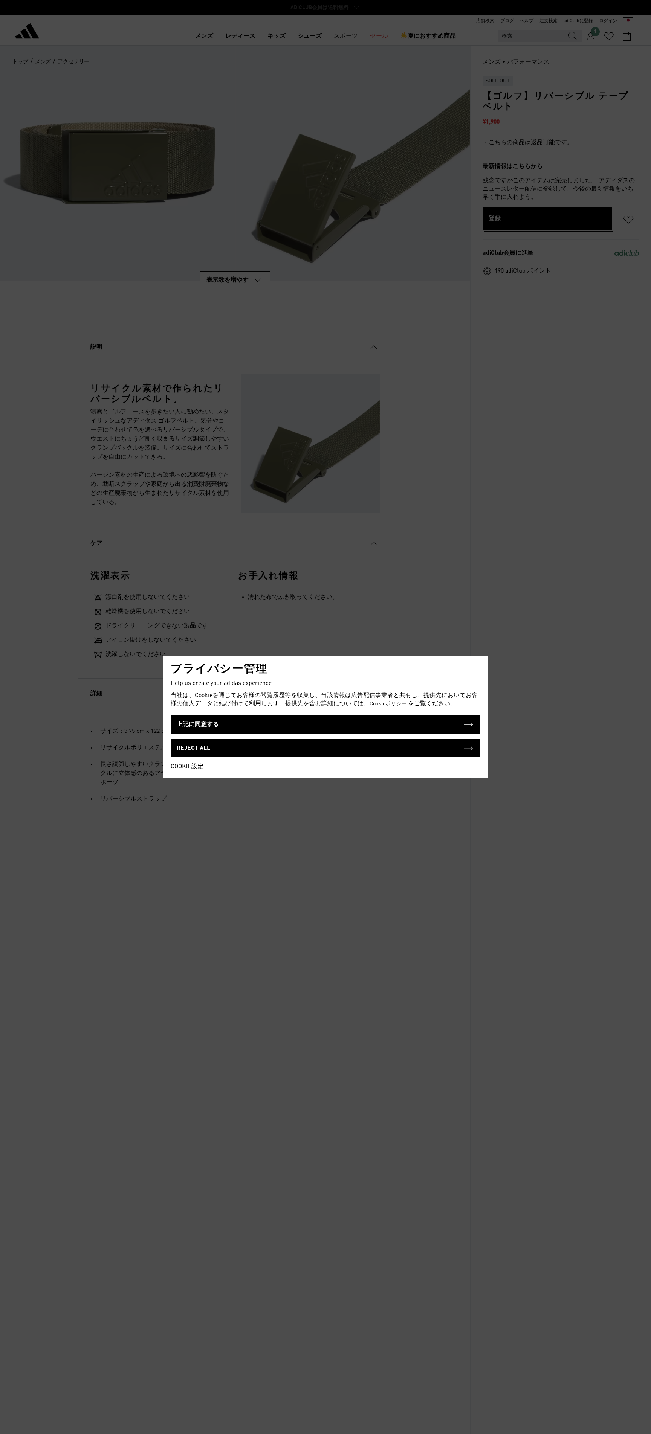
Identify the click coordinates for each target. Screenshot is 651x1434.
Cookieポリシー (388, 703)
